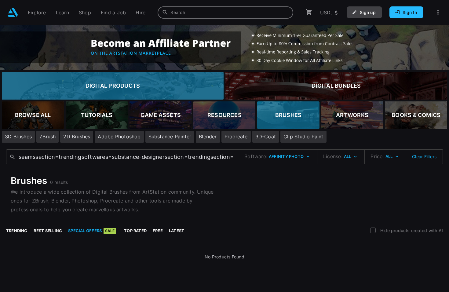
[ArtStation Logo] (12, 12)
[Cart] (309, 12)
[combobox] (225, 12)
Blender (208, 136)
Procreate (236, 136)
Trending (16, 230)
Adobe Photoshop (119, 136)
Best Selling (48, 230)
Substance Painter (170, 136)
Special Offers (91, 230)
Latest (176, 230)
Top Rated (135, 230)
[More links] (438, 12)
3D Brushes (18, 136)
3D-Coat (265, 136)
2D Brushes (76, 136)
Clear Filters (424, 156)
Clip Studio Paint (303, 136)
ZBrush (47, 136)
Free (158, 230)
